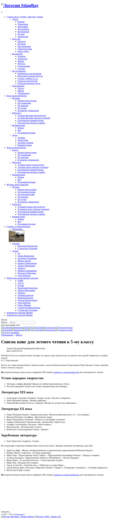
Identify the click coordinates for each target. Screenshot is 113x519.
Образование (7, 335)
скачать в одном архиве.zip (66, 372)
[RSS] (26, 327)
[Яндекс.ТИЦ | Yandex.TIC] (48, 516)
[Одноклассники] (64, 327)
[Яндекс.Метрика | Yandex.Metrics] (17, 516)
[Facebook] (6, 327)
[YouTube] (38, 327)
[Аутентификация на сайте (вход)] (10, 332)
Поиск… (5, 322)
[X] (31, 327)
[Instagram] (17, 327)
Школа (19, 335)
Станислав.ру (19, 514)
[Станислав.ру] (20, 5)
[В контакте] (49, 327)
